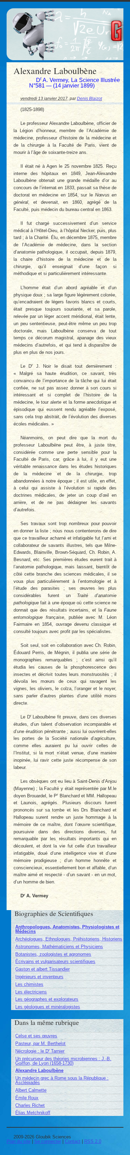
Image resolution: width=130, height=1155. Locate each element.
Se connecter (47, 1141)
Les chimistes (29, 984)
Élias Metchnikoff (32, 1112)
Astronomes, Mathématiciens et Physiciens (59, 946)
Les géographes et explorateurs (46, 999)
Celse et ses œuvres (36, 1035)
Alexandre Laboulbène (39, 1070)
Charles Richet (30, 1105)
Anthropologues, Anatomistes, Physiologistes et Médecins (67, 929)
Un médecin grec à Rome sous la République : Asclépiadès (62, 1080)
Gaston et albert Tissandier (42, 969)
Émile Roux (26, 1097)
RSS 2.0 (92, 1141)
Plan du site (19, 1141)
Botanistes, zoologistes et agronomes (53, 954)
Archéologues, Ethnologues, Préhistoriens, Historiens (68, 939)
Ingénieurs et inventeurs (39, 976)
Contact (72, 1141)
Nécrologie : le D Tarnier (39, 1051)
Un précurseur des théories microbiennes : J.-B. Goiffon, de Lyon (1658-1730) (63, 1061)
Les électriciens (31, 991)
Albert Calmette (30, 1090)
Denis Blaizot (89, 98)
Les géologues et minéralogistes (47, 1006)
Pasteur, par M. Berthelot (40, 1043)
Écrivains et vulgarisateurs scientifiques (55, 961)
